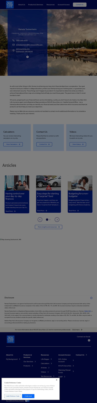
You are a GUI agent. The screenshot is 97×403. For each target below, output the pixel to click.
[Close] (57, 380)
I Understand (28, 396)
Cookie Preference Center (13, 396)
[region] (31, 389)
